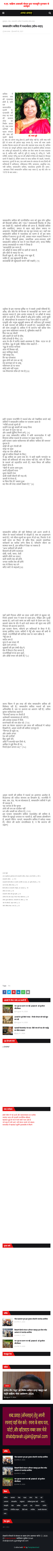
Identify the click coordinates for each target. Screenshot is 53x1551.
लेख (9, 21)
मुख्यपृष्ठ (5, 21)
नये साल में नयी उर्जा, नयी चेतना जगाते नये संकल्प (18, 1122)
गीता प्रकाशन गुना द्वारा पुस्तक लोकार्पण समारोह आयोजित (31, 1319)
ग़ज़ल (24, 1497)
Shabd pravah (10, 1538)
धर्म (41, 1497)
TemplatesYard (33, 1547)
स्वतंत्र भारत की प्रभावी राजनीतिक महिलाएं (16, 1117)
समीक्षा (18, 1505)
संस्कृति (6, 1505)
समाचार (13, 1497)
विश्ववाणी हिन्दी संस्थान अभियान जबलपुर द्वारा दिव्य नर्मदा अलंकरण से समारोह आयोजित (30, 1331)
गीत (36, 1497)
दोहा (12, 1505)
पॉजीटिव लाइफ (15, 1509)
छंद (31, 1505)
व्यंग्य (30, 1497)
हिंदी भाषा (24, 1509)
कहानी (25, 1505)
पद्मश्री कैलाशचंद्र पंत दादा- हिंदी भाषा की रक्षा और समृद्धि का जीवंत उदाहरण (31, 1029)
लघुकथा (22, 1501)
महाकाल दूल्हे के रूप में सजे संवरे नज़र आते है (17, 1120)
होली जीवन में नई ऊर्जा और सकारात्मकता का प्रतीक (19, 1115)
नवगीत (44, 1505)
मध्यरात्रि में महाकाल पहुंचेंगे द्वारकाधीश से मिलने (17, 1124)
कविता (5, 1497)
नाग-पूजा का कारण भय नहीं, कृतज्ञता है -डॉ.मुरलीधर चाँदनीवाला (29, 1007)
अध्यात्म (6, 1501)
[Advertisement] (26, 196)
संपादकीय (14, 1501)
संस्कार (37, 1505)
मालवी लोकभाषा (42, 1509)
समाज (42, 1501)
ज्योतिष (33, 1509)
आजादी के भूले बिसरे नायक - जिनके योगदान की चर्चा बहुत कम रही (31, 1018)
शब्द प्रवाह (7, 31)
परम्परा (5, 1509)
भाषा (5, 1513)
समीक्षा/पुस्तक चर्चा (33, 1501)
